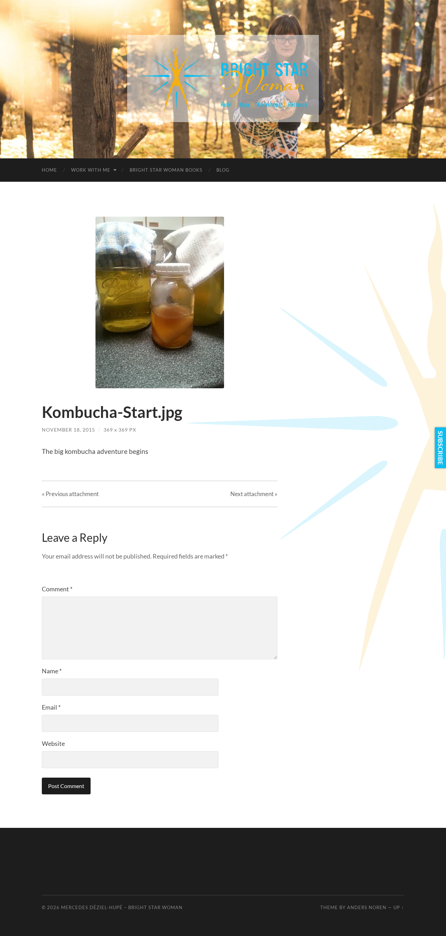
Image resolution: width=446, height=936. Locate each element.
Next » (253, 493)
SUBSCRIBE (440, 448)
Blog (223, 170)
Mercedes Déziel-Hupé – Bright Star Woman (122, 907)
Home (49, 170)
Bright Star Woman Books (166, 170)
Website (53, 743)
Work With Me (90, 170)
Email (51, 707)
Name (52, 671)
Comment (57, 589)
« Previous (70, 493)
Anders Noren (366, 907)
